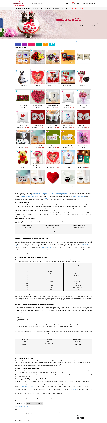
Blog (59, 412)
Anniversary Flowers (61, 23)
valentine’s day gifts (46, 247)
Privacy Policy (29, 412)
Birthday (35, 8)
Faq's (40, 412)
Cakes (14, 8)
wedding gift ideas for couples (80, 198)
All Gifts (67, 8)
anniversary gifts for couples (40, 193)
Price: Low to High (68, 41)
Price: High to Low (76, 41)
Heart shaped (82, 25)
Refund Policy (36, 412)
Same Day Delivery (45, 412)
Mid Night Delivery (53, 412)
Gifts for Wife (82, 23)
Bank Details (31, 413)
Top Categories (38, 403)
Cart (74, 3)
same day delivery (72, 389)
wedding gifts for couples (79, 196)
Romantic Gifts (93, 25)
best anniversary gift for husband (59, 193)
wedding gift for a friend (47, 198)
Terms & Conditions (22, 412)
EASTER (28, 406)
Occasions (55, 8)
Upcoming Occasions (20, 403)
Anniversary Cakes (71, 23)
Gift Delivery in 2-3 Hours (77, 8)
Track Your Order (84, 412)
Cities (61, 8)
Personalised (27, 8)
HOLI (16, 406)
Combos (41, 8)
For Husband (45, 44)
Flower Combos (71, 25)
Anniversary (48, 8)
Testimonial (63, 412)
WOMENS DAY (22, 406)
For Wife (39, 44)
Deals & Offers (72, 412)
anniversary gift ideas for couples (32, 194)
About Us (16, 412)
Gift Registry (25, 413)
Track (83, 3)
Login (79, 3)
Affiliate (67, 412)
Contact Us (78, 412)
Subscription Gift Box (18, 413)
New (63, 41)
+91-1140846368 (91, 3)
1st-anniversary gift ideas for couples (27, 196)
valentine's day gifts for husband (26, 386)
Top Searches (30, 403)
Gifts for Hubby (94, 23)
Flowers (20, 8)
